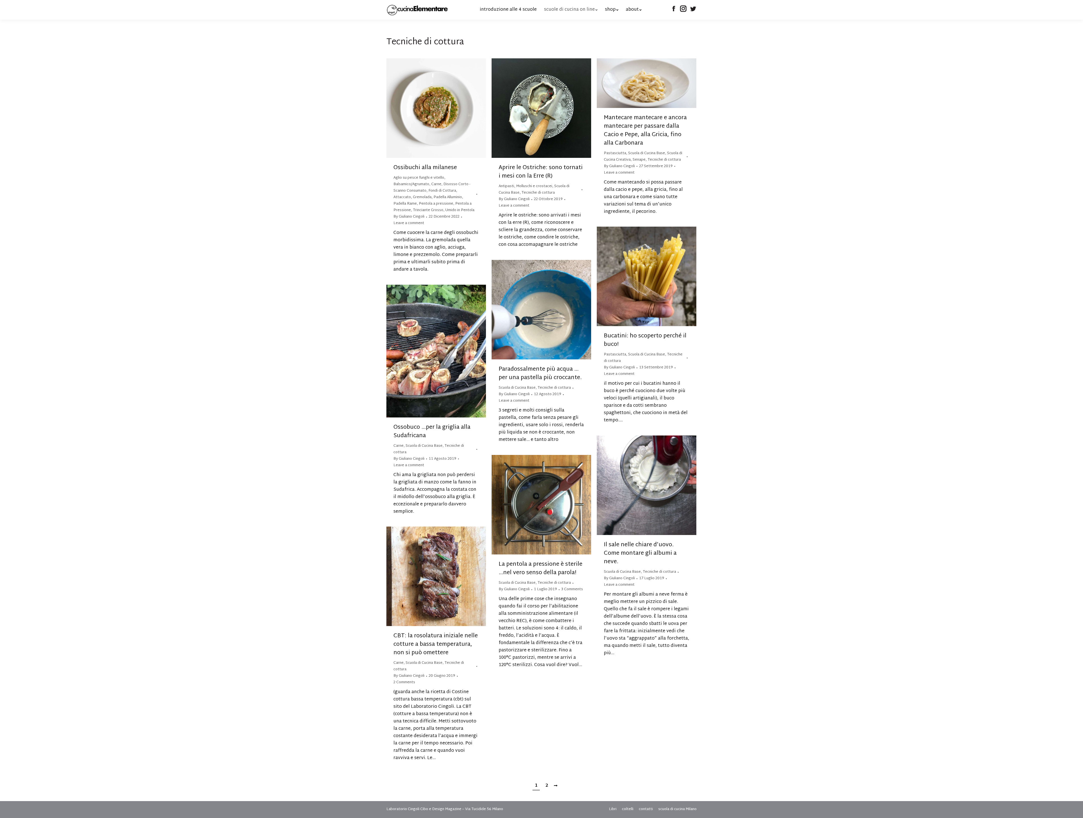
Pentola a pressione (436, 203)
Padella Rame (405, 203)
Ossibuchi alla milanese (425, 167)
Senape (639, 159)
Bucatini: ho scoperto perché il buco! (645, 340)
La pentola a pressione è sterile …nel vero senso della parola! (540, 568)
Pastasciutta (615, 153)
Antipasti (506, 186)
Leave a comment (408, 223)
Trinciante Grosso (428, 210)
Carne (436, 184)
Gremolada (422, 197)
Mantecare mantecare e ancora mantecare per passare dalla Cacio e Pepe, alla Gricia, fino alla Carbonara (645, 130)
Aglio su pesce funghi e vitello (418, 177)
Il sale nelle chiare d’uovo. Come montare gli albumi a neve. (640, 553)
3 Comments (572, 589)
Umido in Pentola (459, 210)
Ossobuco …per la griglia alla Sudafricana (431, 431)
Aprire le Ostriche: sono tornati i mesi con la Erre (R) (541, 171)
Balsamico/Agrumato (411, 184)
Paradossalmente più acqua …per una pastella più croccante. (540, 373)
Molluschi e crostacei (534, 186)
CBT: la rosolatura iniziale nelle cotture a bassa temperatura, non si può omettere (435, 644)
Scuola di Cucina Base (646, 153)
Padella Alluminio (447, 197)
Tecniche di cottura (538, 192)
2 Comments (404, 682)
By (408, 217)
